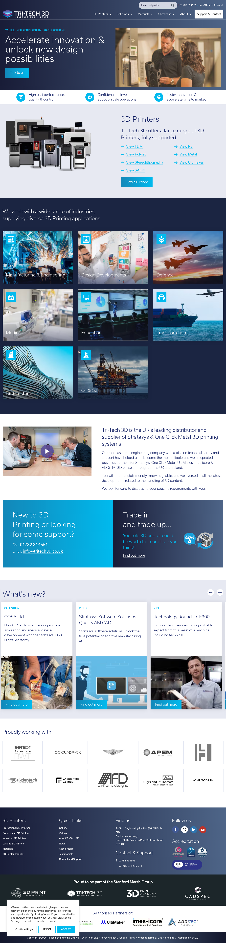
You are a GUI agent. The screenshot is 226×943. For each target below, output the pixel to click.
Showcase (164, 14)
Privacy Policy (108, 937)
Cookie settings (24, 929)
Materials (143, 14)
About (184, 14)
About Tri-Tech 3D (69, 838)
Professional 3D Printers (16, 828)
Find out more (134, 555)
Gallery (63, 828)
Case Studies (66, 848)
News (62, 843)
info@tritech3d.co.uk (211, 5)
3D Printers (101, 14)
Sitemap (169, 937)
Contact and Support (70, 859)
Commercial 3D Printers (16, 833)
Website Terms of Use (150, 937)
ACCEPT (66, 929)
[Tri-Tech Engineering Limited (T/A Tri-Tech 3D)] (26, 14)
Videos (63, 833)
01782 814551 (188, 5)
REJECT (47, 929)
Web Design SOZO (188, 937)
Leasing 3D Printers (13, 843)
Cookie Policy (127, 937)
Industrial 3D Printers (14, 838)
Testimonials (66, 854)
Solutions (123, 14)
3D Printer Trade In (13, 854)
